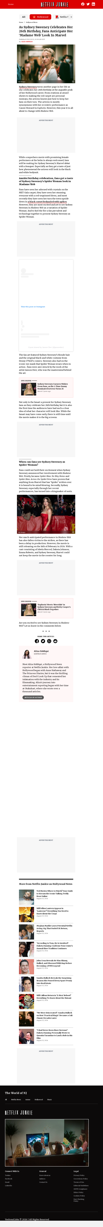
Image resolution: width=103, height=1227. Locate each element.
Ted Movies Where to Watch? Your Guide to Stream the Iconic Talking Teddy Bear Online (55, 893)
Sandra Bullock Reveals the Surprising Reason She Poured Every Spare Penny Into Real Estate (54, 980)
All (23, 17)
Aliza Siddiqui (27, 41)
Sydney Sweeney (28, 86)
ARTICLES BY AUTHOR (33, 697)
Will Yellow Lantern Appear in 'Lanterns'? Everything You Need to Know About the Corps (52, 911)
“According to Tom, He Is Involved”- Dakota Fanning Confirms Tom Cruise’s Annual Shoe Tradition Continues (55, 946)
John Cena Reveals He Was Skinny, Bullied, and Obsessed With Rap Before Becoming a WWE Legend (54, 963)
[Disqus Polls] (46, 735)
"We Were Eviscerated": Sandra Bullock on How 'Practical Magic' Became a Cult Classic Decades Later (55, 1015)
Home (11, 4)
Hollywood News (31, 22)
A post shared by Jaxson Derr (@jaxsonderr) (46, 347)
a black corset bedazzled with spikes (47, 201)
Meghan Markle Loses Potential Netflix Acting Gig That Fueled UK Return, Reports (54, 928)
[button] (73, 82)
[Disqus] (46, 803)
